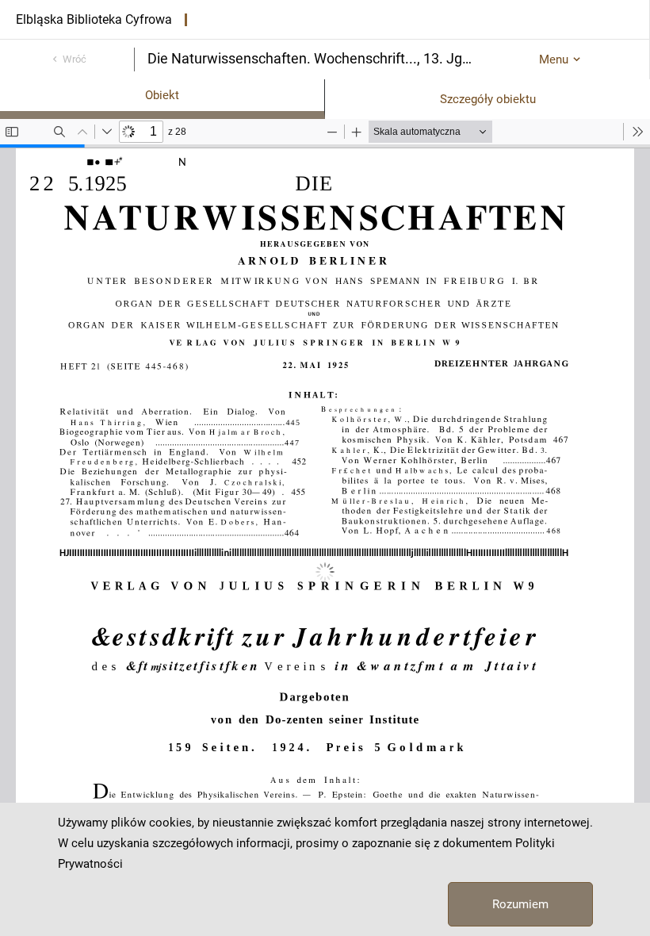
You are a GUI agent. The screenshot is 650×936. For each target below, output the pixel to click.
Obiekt (162, 95)
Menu (553, 59)
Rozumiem (520, 904)
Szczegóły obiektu (488, 99)
